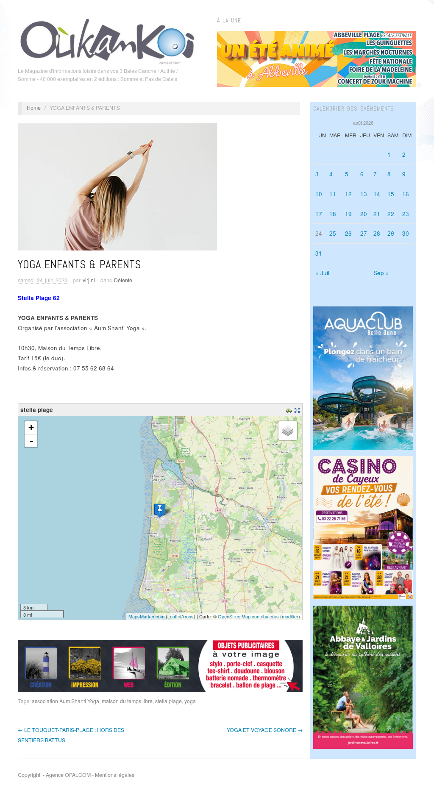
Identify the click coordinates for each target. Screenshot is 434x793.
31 (318, 253)
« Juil (322, 273)
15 (390, 194)
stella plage (168, 701)
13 (363, 194)
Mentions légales (114, 775)
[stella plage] (160, 510)
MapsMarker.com (146, 616)
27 (363, 233)
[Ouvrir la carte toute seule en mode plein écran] (298, 410)
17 (318, 214)
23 (405, 214)
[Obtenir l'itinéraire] (290, 410)
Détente (123, 280)
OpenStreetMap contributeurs (248, 616)
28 (376, 233)
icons (188, 616)
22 (390, 214)
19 (348, 214)
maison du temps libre (127, 701)
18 (332, 214)
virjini (89, 280)
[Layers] (287, 430)
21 (376, 214)
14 (376, 194)
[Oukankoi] (107, 40)
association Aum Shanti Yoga (65, 701)
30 (405, 233)
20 (363, 214)
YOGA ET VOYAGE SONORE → (265, 730)
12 (348, 194)
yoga (190, 701)
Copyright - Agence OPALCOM (54, 775)
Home (34, 107)
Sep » (381, 273)
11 (332, 194)
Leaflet (174, 616)
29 (390, 233)
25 (332, 233)
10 (318, 194)
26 (348, 233)
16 (405, 194)
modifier (290, 616)
